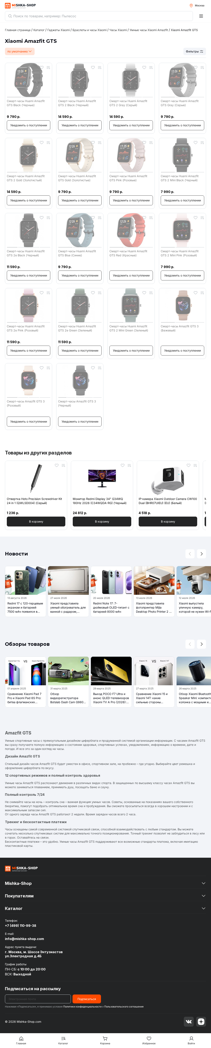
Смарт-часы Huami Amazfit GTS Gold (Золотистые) (77, 178)
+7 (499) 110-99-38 (20, 926)
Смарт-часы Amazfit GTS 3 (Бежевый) (180, 328)
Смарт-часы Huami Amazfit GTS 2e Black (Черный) (26, 253)
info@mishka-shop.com (24, 939)
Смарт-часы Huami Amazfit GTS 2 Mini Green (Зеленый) (128, 328)
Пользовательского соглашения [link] (124, 1006)
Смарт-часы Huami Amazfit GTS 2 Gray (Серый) (128, 103)
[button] (28, 125)
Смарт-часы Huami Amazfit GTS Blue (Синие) (77, 253)
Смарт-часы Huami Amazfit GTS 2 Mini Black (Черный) (180, 178)
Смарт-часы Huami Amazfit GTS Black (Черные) (26, 103)
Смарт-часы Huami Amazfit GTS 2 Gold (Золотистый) (26, 178)
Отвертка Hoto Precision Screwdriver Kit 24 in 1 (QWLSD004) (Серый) (34, 501)
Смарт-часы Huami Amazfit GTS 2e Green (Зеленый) (77, 328)
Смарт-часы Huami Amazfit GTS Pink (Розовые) (128, 178)
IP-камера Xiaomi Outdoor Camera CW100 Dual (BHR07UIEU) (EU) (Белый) (168, 501)
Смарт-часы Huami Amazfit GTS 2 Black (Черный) (77, 103)
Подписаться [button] (86, 999)
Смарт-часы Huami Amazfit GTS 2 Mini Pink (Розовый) (180, 253)
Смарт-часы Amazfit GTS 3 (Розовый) (26, 403)
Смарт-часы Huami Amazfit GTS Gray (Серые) (180, 103)
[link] (184, 30)
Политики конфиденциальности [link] (82, 1006)
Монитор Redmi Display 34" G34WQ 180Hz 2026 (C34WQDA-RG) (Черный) (100, 501)
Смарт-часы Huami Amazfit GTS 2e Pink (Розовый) (26, 328)
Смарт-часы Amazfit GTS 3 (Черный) (77, 403)
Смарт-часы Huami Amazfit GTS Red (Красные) (128, 253)
